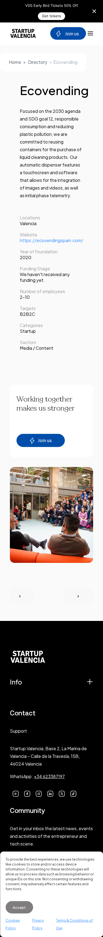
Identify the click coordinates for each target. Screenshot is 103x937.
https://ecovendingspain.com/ (51, 240)
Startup (28, 331)
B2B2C (27, 314)
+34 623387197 (49, 776)
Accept (19, 907)
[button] (15, 793)
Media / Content (36, 348)
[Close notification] (94, 11)
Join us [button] (45, 440)
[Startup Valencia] (23, 33)
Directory (37, 62)
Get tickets (51, 16)
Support (18, 731)
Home (15, 62)
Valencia (28, 223)
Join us (71, 33)
